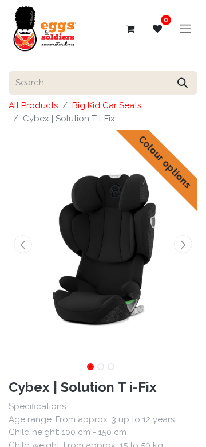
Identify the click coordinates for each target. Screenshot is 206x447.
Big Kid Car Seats (106, 105)
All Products (33, 105)
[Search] (182, 83)
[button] (23, 244)
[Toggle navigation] (185, 29)
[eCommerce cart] (129, 28)
